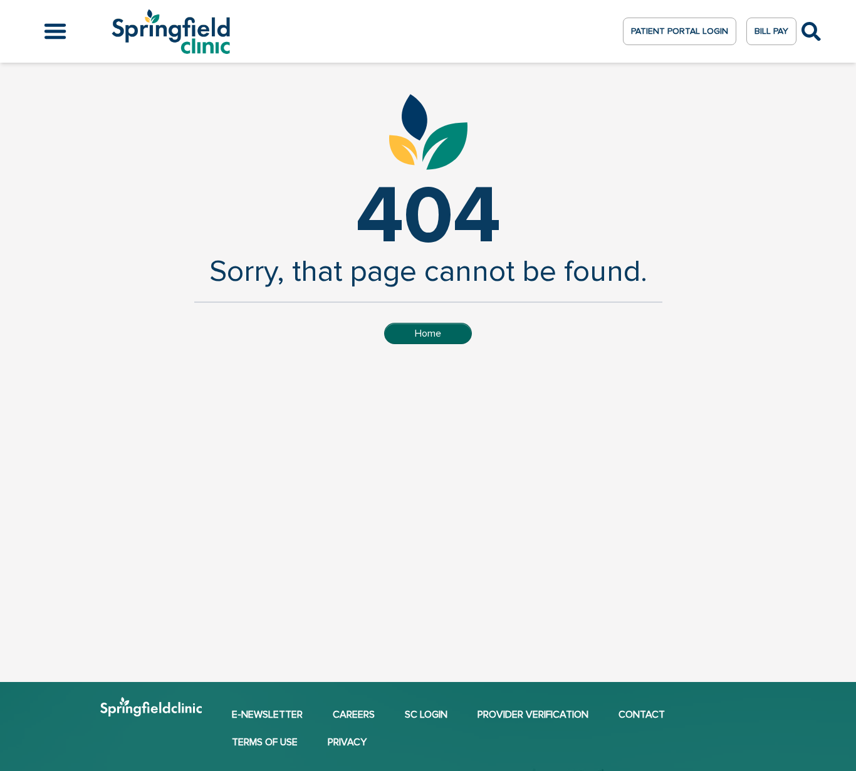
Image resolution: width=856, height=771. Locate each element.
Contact (642, 714)
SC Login (426, 714)
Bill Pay (771, 31)
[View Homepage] (151, 711)
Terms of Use (265, 742)
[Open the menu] (55, 31)
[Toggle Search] (811, 31)
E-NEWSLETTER (267, 714)
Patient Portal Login (679, 31)
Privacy (347, 742)
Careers (354, 714)
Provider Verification (533, 714)
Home (428, 333)
